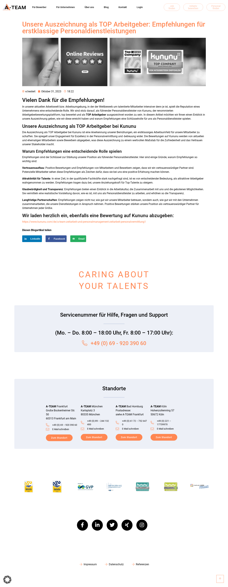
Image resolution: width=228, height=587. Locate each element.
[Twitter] (112, 525)
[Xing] (127, 525)
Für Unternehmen (65, 7)
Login (140, 7)
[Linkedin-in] (97, 525)
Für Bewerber (39, 7)
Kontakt (123, 7)
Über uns (89, 7)
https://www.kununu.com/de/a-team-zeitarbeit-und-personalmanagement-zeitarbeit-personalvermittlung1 (84, 221)
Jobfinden (172, 7)
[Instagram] (141, 525)
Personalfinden (215, 7)
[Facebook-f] (82, 525)
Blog (106, 7)
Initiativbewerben (193, 7)
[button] (7, 579)
